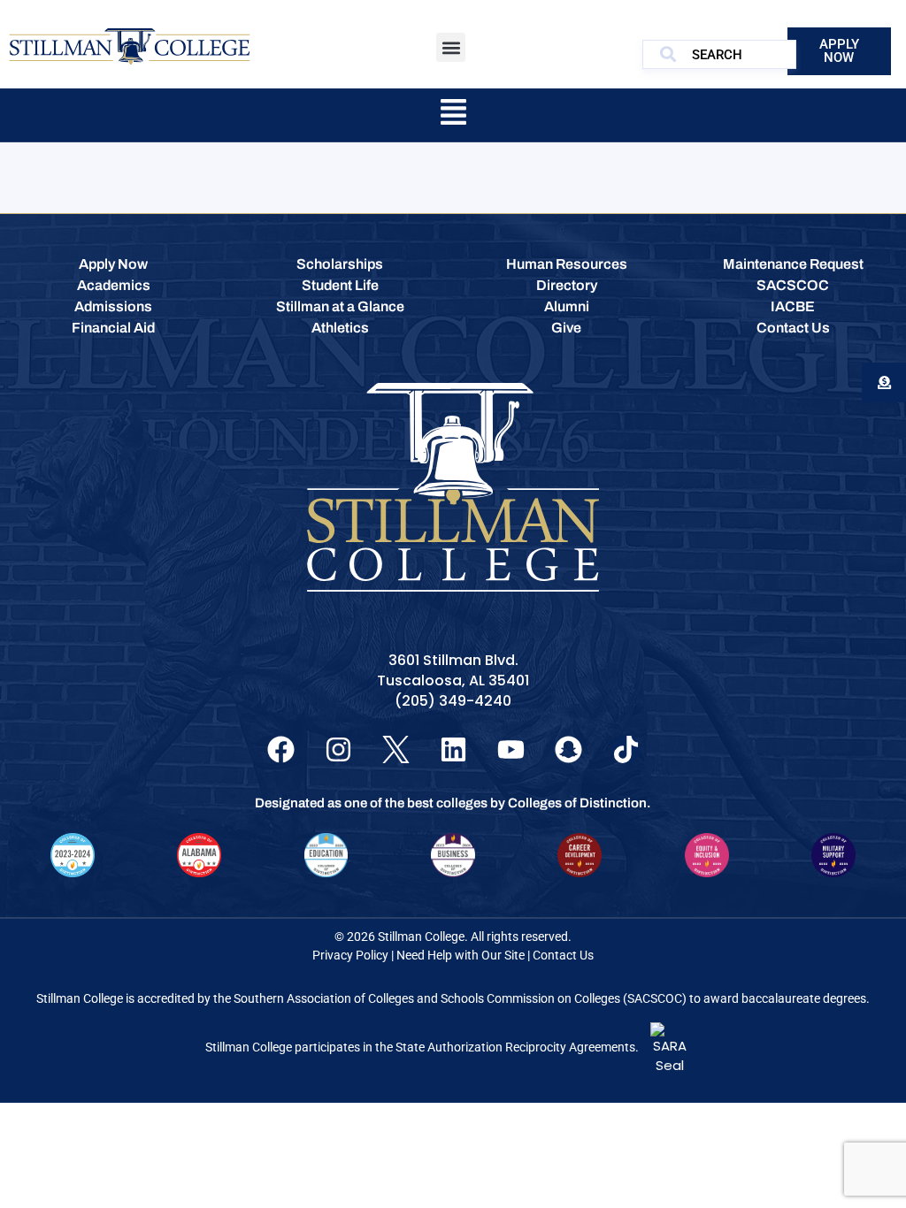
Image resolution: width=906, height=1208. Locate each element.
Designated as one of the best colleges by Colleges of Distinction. (453, 803)
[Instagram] (338, 749)
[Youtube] (511, 749)
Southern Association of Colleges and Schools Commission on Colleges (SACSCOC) (460, 998)
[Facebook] (281, 749)
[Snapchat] (568, 749)
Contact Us (563, 955)
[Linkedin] (453, 749)
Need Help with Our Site (460, 955)
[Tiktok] (626, 749)
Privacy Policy (350, 955)
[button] (450, 47)
